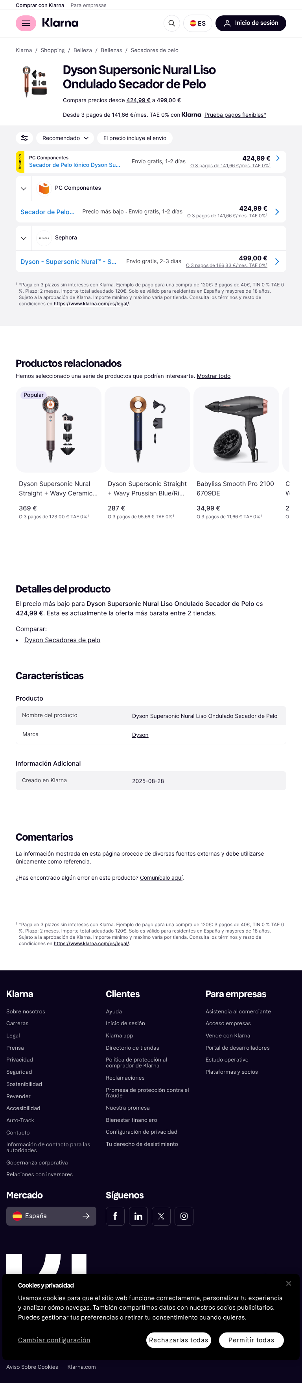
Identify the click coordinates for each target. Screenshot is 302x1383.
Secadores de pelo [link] (155, 50)
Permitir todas (251, 1340)
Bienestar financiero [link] (131, 1120)
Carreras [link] (17, 1023)
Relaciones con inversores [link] (39, 1174)
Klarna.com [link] (82, 1367)
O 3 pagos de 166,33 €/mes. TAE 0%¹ (226, 265)
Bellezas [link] (111, 50)
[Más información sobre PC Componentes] (23, 188)
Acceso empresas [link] (228, 1023)
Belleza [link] (83, 50)
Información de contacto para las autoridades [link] (48, 1147)
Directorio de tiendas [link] (132, 1048)
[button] (197, 23)
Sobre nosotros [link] (25, 1011)
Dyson (140, 735)
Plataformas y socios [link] (232, 1072)
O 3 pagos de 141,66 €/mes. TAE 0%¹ (230, 165)
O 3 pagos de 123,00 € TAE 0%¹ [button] (54, 517)
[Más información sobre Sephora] (23, 238)
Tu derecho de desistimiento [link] (142, 1144)
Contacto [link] (17, 1132)
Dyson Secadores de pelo (62, 640)
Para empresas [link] (236, 994)
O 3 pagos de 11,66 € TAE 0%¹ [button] (229, 517)
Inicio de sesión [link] (125, 1023)
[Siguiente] (275, 453)
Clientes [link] (123, 994)
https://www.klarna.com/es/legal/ (91, 304)
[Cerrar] (288, 1283)
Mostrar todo (213, 376)
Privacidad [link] (19, 1059)
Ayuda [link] (114, 1011)
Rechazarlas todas (178, 1340)
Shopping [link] (53, 50)
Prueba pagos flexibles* (235, 114)
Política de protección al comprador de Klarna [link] (136, 1062)
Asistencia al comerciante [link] (238, 1011)
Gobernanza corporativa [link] (37, 1162)
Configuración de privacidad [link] (141, 1132)
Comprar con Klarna (40, 5)
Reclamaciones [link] (125, 1078)
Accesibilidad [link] (23, 1108)
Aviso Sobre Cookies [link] (32, 1367)
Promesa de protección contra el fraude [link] (147, 1093)
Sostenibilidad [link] (24, 1084)
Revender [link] (18, 1096)
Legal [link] (13, 1035)
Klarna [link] (24, 50)
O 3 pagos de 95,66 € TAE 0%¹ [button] (141, 517)
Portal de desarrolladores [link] (238, 1048)
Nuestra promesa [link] (127, 1108)
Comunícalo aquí (161, 877)
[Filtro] (24, 138)
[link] (115, 1216)
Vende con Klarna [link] (228, 1035)
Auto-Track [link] (20, 1120)
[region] (151, 1317)
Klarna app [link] (119, 1035)
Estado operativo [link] (227, 1059)
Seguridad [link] (19, 1072)
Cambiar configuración (54, 1340)
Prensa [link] (15, 1048)
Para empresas (89, 5)
